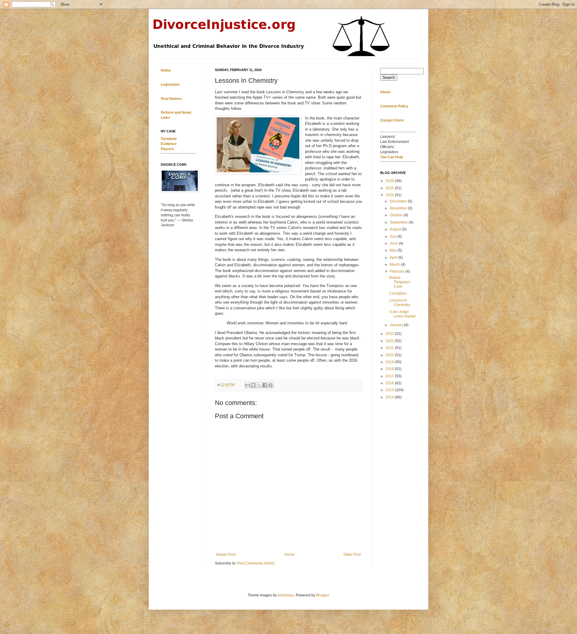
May (394, 250)
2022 (390, 341)
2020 (390, 355)
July (393, 236)
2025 (390, 188)
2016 (390, 383)
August (396, 229)
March (395, 264)
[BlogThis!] (253, 385)
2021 (390, 348)
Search (389, 77)
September (399, 222)
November (399, 208)
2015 (390, 390)
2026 (390, 181)
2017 (390, 376)
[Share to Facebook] (265, 385)
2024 (390, 195)
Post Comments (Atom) (256, 563)
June (394, 243)
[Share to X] (259, 385)
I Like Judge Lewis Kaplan (402, 314)
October (397, 215)
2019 (390, 362)
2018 (390, 369)
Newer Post (225, 554)
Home (290, 554)
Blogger (322, 595)
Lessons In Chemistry (399, 302)
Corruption (398, 293)
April (394, 257)
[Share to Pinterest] (270, 385)
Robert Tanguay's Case (399, 282)
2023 (390, 334)
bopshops (286, 595)
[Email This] (248, 385)
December (399, 201)
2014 (390, 397)
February (397, 271)
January (397, 325)
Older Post (352, 554)
